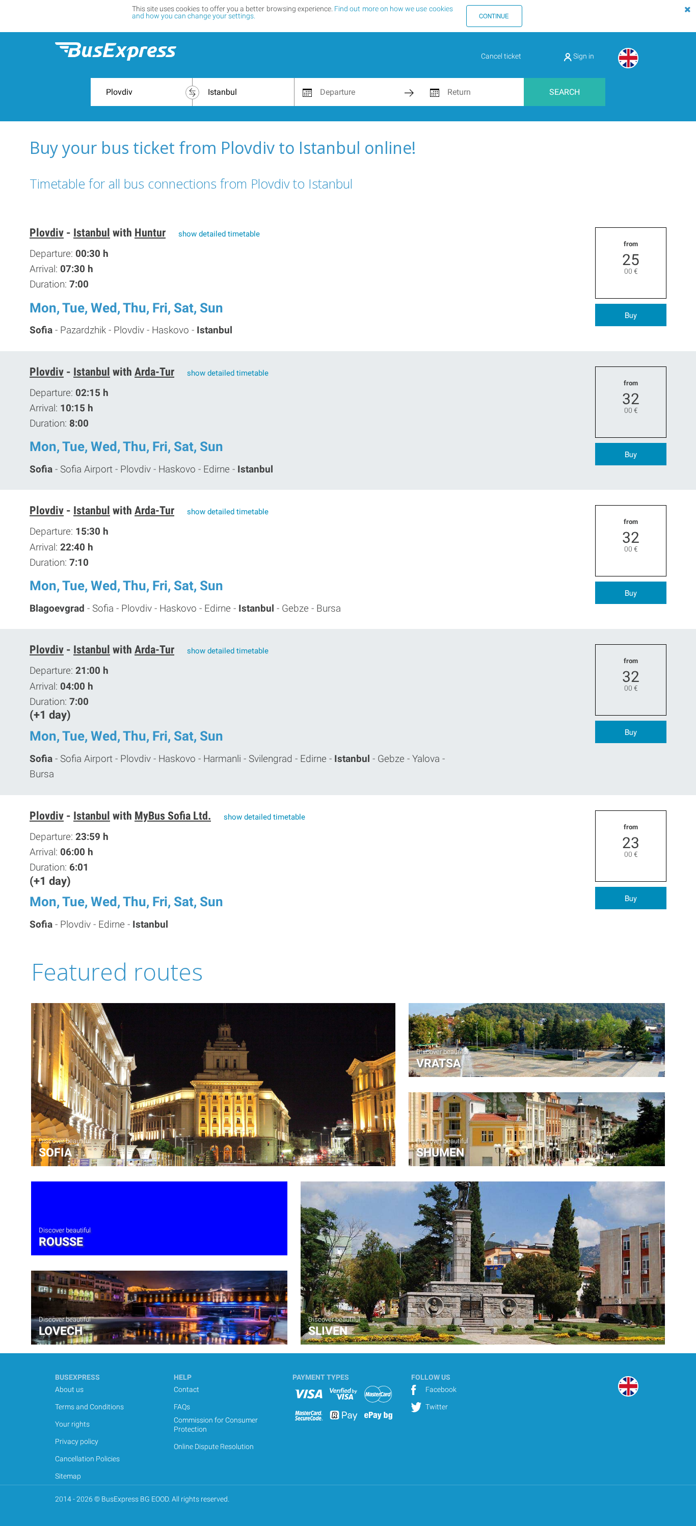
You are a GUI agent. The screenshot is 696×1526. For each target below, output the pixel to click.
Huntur (150, 232)
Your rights (72, 1424)
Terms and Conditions (89, 1407)
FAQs (182, 1407)
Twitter (436, 1407)
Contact (186, 1389)
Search (564, 92)
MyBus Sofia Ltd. (173, 815)
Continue (494, 16)
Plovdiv (47, 232)
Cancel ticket (501, 56)
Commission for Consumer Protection (216, 1424)
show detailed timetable (219, 234)
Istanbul (91, 232)
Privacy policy (76, 1441)
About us (69, 1389)
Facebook (440, 1389)
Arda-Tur (154, 371)
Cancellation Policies (87, 1459)
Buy (631, 315)
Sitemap (68, 1476)
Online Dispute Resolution (214, 1446)
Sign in (583, 56)
